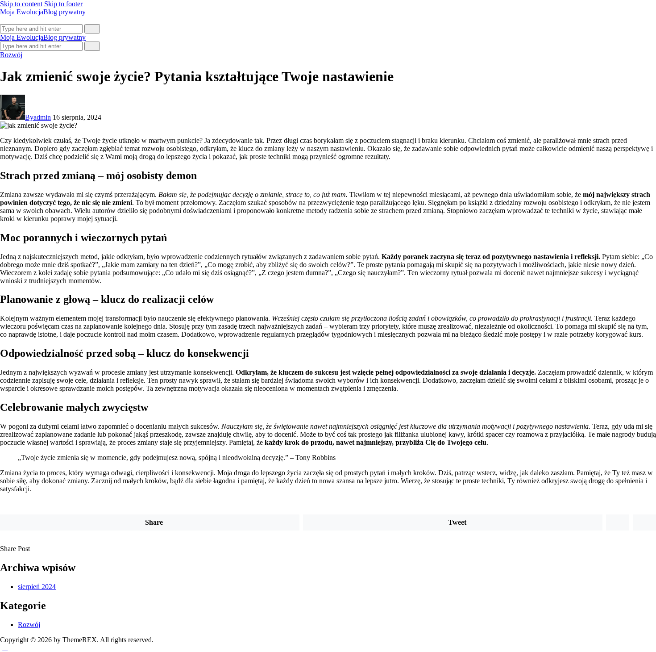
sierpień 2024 (37, 586)
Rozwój (11, 55)
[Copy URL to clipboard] (65, 548)
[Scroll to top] (5, 648)
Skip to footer (63, 4)
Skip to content (21, 4)
